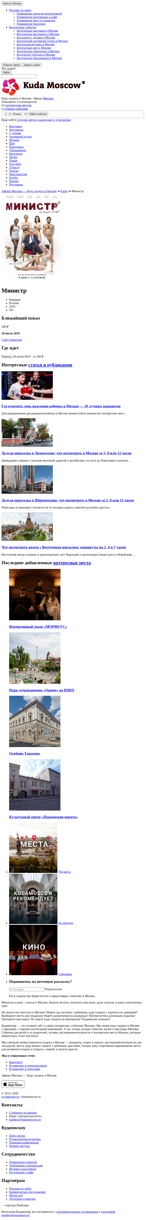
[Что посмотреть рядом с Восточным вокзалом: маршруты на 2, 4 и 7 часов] (27, 539)
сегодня (22, 119)
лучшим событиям (16, 108)
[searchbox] (73, 72)
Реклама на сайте (20, 1188)
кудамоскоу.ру (11, 1096)
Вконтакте (16, 1062)
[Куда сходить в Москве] (43, 95)
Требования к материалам (26, 1165)
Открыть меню (11, 64)
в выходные (44, 119)
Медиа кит (16, 1195)
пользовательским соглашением (77, 1211)
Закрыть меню (32, 64)
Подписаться (53, 989)
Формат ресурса (19, 1146)
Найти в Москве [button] (12, 3)
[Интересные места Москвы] (33, 871)
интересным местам (18, 105)
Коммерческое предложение (27, 1192)
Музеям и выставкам (22, 1169)
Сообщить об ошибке (23, 1112)
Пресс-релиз (17, 1135)
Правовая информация (24, 1142)
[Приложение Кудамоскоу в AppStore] (13, 1086)
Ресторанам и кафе (21, 1172)
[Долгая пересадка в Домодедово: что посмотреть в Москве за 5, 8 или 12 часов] (27, 445)
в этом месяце (62, 119)
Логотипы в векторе (22, 1198)
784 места (64, 871)
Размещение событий (23, 1162)
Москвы (48, 98)
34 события (65, 923)
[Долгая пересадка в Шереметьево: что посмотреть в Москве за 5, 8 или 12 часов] (27, 492)
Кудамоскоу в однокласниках (28, 1065)
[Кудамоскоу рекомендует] (33, 923)
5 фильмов (65, 974)
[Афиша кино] (33, 974)
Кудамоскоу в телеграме (24, 1069)
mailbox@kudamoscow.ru (25, 1119)
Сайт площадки (12, 339)
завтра (32, 119)
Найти (6, 72)
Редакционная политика (25, 1139)
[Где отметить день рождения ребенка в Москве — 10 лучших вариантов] (27, 398)
